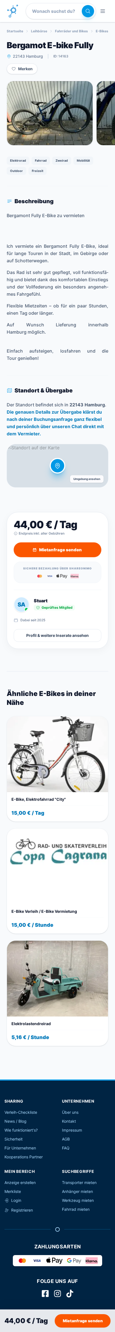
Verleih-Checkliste (20, 1112)
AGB (66, 1139)
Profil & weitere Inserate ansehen (57, 635)
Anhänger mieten (77, 1191)
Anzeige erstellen (20, 1182)
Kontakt (69, 1121)
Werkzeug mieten (78, 1200)
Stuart (40, 600)
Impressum (72, 1130)
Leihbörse (39, 31)
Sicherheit (13, 1139)
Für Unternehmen (20, 1148)
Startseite (15, 31)
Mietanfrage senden (83, 1320)
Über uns (70, 1112)
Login (16, 1200)
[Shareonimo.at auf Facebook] (45, 1293)
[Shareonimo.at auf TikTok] (70, 1293)
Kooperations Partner (23, 1156)
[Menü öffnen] (102, 11)
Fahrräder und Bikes (71, 31)
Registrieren (22, 1210)
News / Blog (15, 1121)
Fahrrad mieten (76, 1209)
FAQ (66, 1148)
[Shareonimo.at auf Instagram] (57, 1293)
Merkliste (12, 1191)
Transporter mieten (79, 1182)
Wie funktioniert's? (21, 1130)
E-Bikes (102, 31)
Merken (25, 68)
